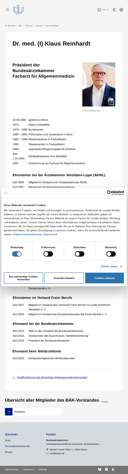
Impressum (50, 234)
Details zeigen (109, 266)
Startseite (12, 26)
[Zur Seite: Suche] (121, 10)
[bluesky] (100, 469)
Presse (8, 452)
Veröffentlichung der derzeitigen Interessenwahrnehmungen (52, 377)
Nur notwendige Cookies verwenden (23, 278)
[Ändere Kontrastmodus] (115, 10)
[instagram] (106, 469)
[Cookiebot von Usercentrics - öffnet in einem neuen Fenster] (109, 193)
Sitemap (42, 469)
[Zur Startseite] (18, 10)
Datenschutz (11, 469)
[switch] (48, 254)
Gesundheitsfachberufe (17, 446)
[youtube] (113, 469)
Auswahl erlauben (64, 278)
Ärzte (8, 440)
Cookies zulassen (104, 278)
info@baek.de (57, 453)
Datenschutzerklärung (27, 234)
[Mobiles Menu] (7, 9)
